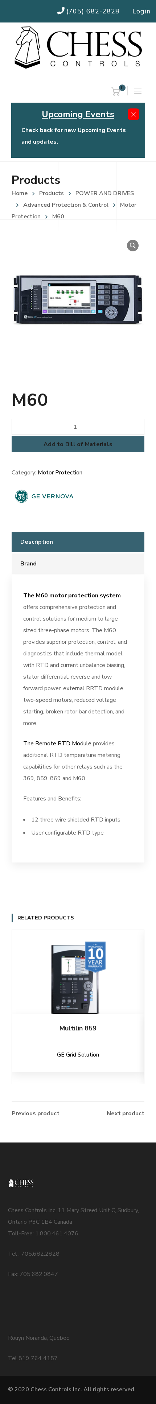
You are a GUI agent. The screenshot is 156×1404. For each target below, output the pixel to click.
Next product (125, 1113)
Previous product (35, 1113)
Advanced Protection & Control (65, 205)
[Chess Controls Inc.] (78, 48)
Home (20, 193)
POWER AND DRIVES (104, 193)
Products (51, 193)
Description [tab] (36, 542)
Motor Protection (60, 473)
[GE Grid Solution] (44, 496)
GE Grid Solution (78, 1055)
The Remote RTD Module (57, 744)
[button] (133, 245)
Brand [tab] (28, 564)
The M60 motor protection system (72, 596)
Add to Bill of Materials (78, 444)
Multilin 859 (78, 1028)
